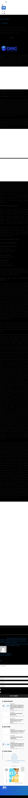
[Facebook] (2, 11)
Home (1, 19)
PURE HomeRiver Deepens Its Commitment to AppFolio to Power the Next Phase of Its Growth (17, 707)
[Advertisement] (14, 78)
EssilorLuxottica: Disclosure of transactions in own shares (16, 721)
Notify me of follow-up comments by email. (10, 689)
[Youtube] (4, 13)
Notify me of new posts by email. (8, 692)
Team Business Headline (4, 37)
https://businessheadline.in (6, 655)
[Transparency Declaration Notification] (6, 714)
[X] (2, 13)
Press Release (6, 19)
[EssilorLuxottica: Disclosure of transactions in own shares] (6, 720)
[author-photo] (3, 652)
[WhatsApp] (10, 41)
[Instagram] (4, 11)
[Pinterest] (7, 41)
